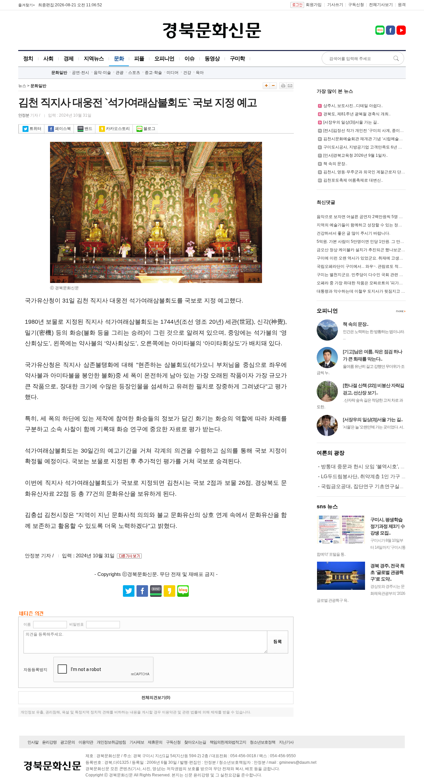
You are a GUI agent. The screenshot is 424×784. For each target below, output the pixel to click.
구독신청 (356, 4)
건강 (187, 72)
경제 (69, 58)
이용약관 (86, 742)
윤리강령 (49, 742)
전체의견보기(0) (155, 697)
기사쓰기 (335, 4)
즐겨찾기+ (26, 5)
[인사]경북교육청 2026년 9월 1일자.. (355, 155)
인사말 (32, 742)
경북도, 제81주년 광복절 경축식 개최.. (357, 114)
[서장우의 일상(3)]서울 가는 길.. (351, 122)
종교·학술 (153, 72)
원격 (402, 4)
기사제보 (137, 742)
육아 (200, 72)
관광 (120, 72)
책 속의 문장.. (335, 163)
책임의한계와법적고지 (228, 742)
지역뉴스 (94, 58)
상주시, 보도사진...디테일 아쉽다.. (353, 105)
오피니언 (164, 58)
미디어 (173, 72)
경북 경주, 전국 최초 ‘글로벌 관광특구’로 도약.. (387, 572)
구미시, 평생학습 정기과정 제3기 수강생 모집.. (387, 526)
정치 (28, 58)
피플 (139, 58)
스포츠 (134, 72)
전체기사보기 (381, 4)
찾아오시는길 (195, 742)
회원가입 (314, 4)
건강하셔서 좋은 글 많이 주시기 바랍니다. (353, 233)
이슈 (189, 58)
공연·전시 (80, 72)
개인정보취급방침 (111, 742)
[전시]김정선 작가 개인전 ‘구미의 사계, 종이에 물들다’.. (371, 130)
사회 (48, 58)
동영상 (212, 58)
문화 (119, 58)
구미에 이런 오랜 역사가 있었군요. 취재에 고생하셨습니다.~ (369, 258)
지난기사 (286, 742)
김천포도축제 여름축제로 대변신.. (353, 180)
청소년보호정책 (262, 742)
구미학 (237, 58)
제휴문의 (155, 742)
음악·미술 (102, 72)
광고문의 (67, 742)
